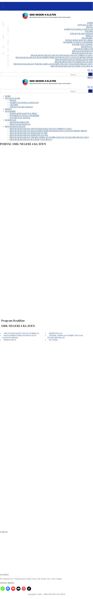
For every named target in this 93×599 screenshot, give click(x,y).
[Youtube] (92, 7)
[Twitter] (92, 5)
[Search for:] (81, 75)
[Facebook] (92, 3)
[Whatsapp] (2, 588)
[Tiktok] (29, 588)
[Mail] (18, 588)
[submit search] (90, 74)
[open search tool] (90, 71)
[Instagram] (92, 9)
